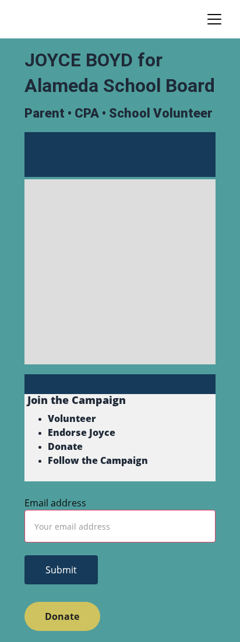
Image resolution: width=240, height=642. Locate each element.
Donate (62, 616)
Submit (61, 569)
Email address (55, 502)
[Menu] (214, 19)
